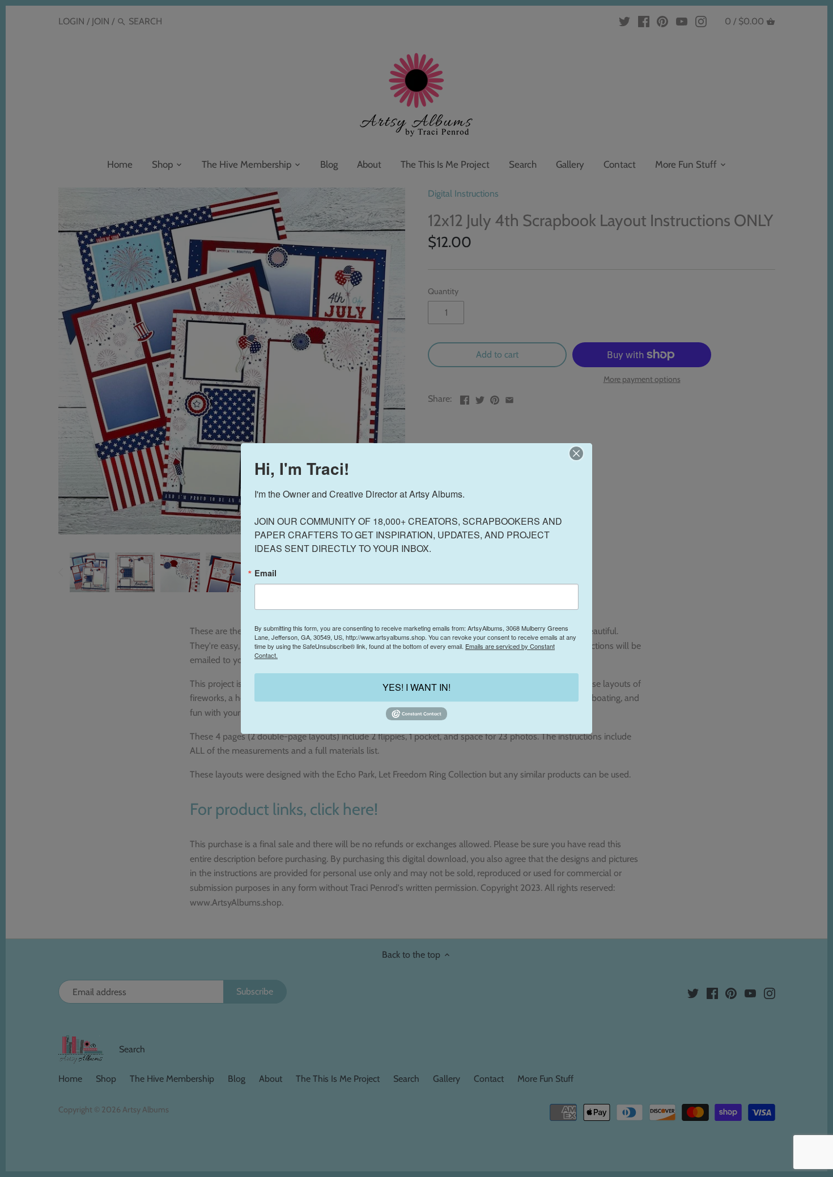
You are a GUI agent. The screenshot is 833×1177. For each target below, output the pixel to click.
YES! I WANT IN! (416, 687)
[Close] (576, 453)
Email (265, 573)
